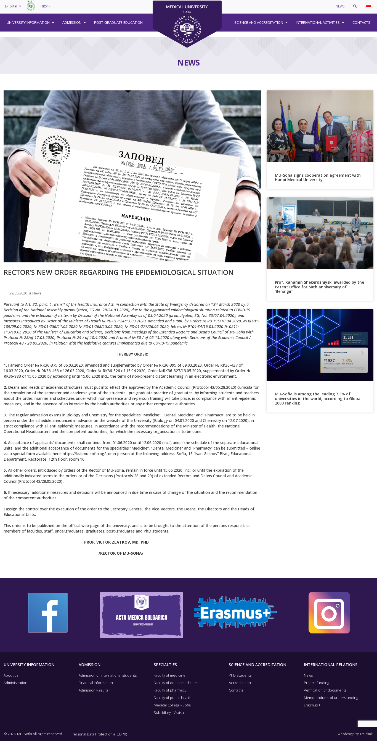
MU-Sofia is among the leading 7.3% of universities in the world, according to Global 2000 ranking (318, 398)
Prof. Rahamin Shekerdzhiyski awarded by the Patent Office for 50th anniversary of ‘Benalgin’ (319, 287)
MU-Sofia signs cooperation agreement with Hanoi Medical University (318, 177)
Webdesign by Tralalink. (355, 734)
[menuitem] (368, 5)
